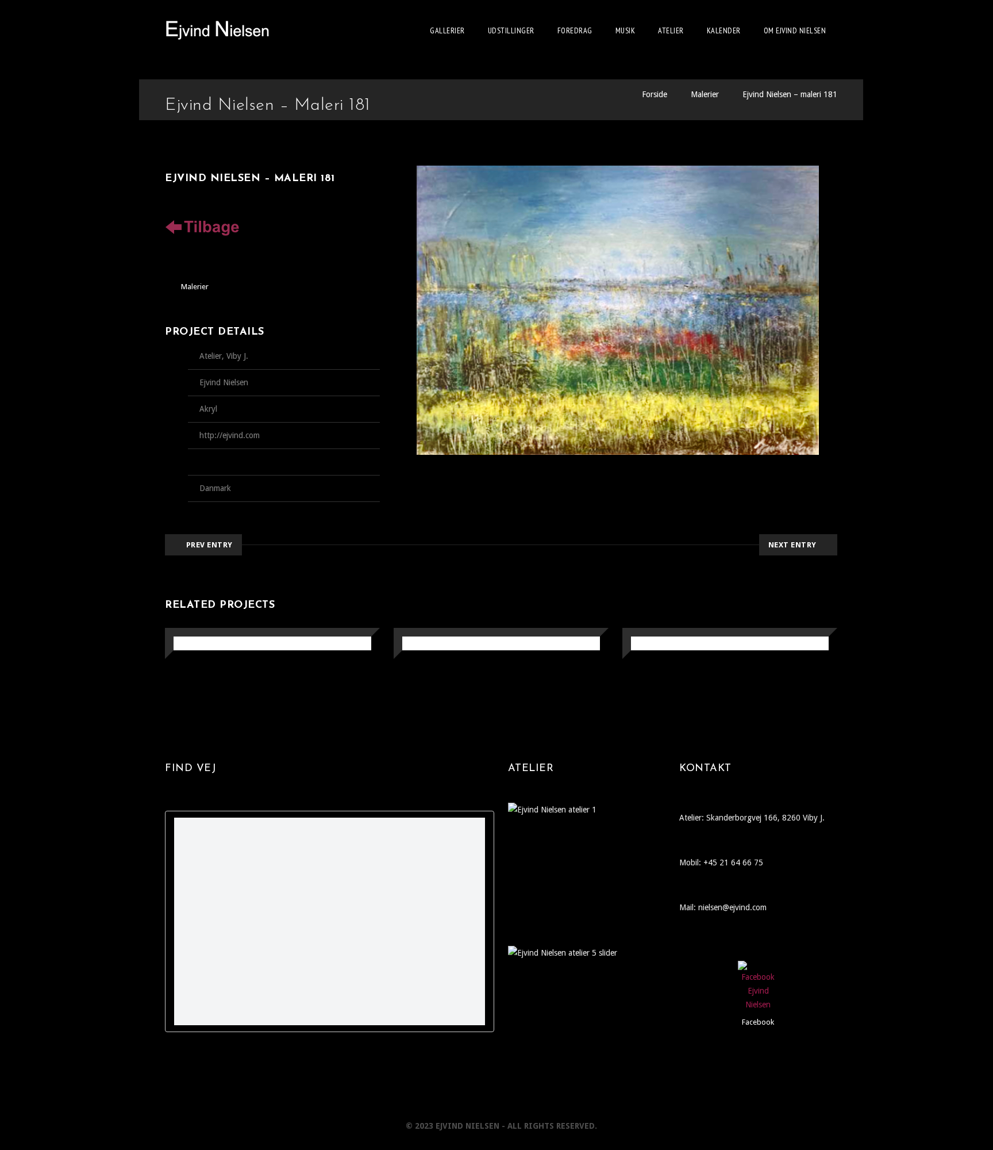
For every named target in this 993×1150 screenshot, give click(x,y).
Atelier (671, 30)
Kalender (724, 30)
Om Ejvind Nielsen (795, 30)
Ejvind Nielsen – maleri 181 (789, 94)
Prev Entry (209, 544)
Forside (654, 94)
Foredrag (574, 30)
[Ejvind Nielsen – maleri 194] (187, 644)
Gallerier (447, 30)
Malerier (705, 94)
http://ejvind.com (229, 435)
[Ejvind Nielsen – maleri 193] (415, 644)
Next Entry (792, 544)
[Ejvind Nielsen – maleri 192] (644, 644)
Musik (625, 30)
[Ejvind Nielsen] (217, 30)
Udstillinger (511, 30)
